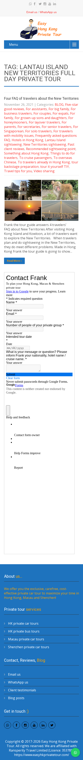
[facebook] (34, 4)
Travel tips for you (18, 171)
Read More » (14, 260)
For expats (60, 113)
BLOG (59, 104)
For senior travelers (57, 126)
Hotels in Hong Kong (27, 140)
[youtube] (49, 4)
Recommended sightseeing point (51, 149)
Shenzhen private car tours (28, 647)
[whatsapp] (29, 4)
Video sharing (44, 171)
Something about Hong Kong (26, 153)
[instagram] (44, 4)
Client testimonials (22, 690)
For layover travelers (44, 122)
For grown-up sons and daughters (41, 118)
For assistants (36, 109)
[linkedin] (54, 4)
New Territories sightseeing (44, 144)
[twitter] (39, 4)
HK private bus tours (23, 631)
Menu (13, 44)
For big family (59, 109)
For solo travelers (38, 131)
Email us (31, 12)
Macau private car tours (26, 639)
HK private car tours (23, 623)
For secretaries (29, 126)
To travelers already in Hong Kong (44, 162)
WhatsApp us (48, 12)
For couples (42, 113)
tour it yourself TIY (54, 166)
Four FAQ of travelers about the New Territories (41, 98)
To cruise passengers (35, 158)
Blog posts (16, 698)
